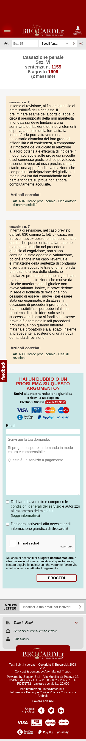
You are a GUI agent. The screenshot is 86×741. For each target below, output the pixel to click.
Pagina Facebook (41, 709)
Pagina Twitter (51, 709)
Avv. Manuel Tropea (57, 671)
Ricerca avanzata (81, 43)
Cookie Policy (49, 692)
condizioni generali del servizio (36, 506)
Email (10, 426)
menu (7, 30)
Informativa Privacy (23, 692)
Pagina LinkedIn (61, 709)
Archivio (43, 695)
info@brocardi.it (53, 689)
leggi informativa (25, 515)
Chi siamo (67, 692)
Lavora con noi (43, 701)
